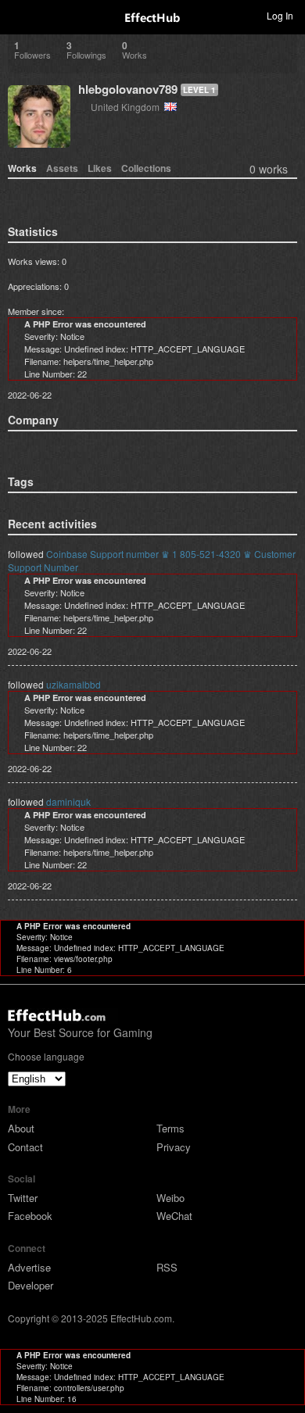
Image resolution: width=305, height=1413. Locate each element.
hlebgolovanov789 (128, 89)
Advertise (29, 1267)
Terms (170, 1128)
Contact (25, 1146)
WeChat (174, 1215)
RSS (167, 1267)
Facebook (30, 1215)
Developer (30, 1285)
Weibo (170, 1197)
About (21, 1128)
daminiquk (68, 801)
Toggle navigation (19, 15)
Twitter (23, 1197)
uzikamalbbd (73, 684)
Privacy (173, 1146)
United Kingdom (127, 106)
